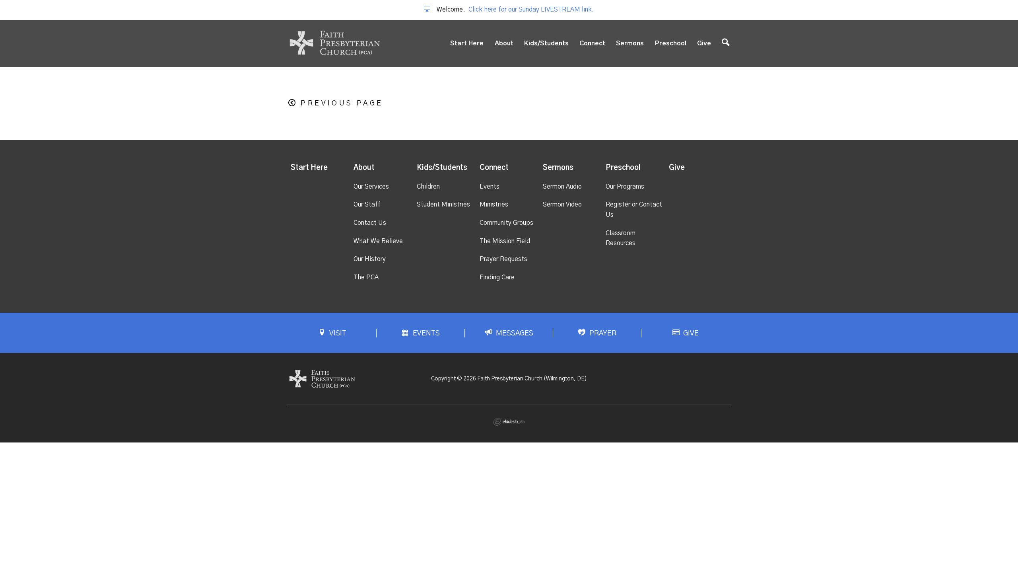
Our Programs (625, 186)
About (504, 43)
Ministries (494, 204)
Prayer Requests (503, 259)
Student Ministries (443, 204)
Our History (370, 259)
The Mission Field (505, 241)
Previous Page (342, 103)
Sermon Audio (562, 186)
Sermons (630, 43)
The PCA (366, 277)
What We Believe (378, 241)
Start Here (467, 43)
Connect (592, 43)
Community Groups (506, 223)
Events (489, 186)
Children (428, 186)
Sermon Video (562, 204)
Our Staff (367, 204)
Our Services (371, 186)
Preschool (670, 43)
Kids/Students (546, 43)
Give (704, 43)
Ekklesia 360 (509, 422)
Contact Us (370, 223)
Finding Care (497, 277)
